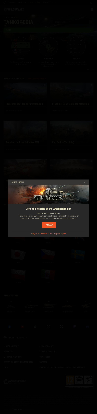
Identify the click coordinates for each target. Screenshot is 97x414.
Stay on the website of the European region (48, 234)
